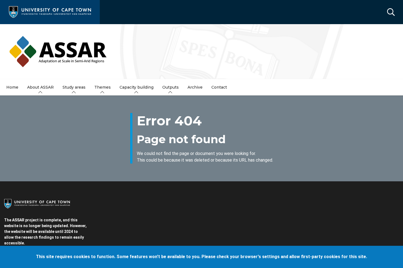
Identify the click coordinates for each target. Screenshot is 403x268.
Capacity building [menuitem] (137, 87)
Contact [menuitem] (219, 87)
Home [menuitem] (12, 87)
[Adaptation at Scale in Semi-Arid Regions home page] (201, 51)
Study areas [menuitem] (74, 87)
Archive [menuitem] (195, 87)
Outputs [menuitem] (170, 87)
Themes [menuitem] (102, 87)
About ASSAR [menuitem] (40, 87)
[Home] (50, 11)
